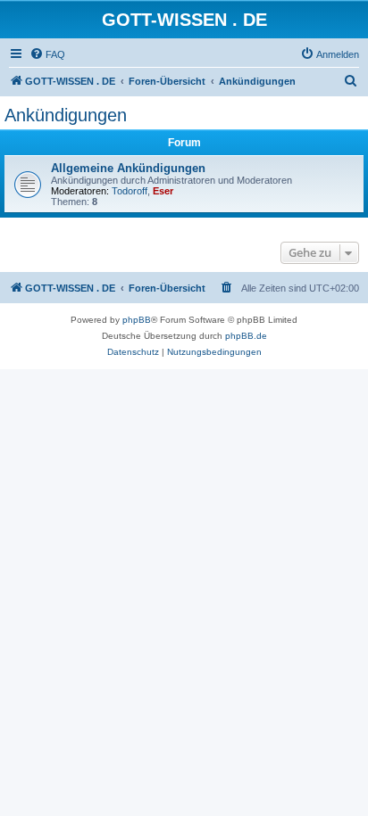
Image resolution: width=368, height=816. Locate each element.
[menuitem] (47, 54)
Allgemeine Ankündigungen (128, 168)
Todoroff (129, 190)
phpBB (136, 320)
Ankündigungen (65, 115)
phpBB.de (246, 336)
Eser (163, 190)
